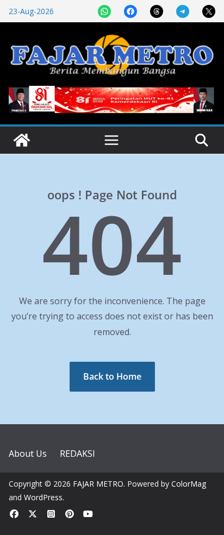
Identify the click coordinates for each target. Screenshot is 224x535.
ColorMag (188, 484)
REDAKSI (77, 454)
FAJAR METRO (98, 484)
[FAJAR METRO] (21, 140)
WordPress (43, 497)
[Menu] (111, 140)
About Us (28, 454)
